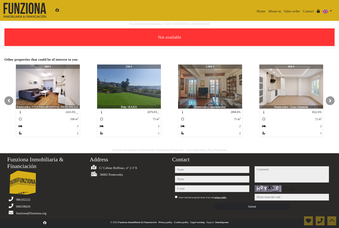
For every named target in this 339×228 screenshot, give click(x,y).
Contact (308, 11)
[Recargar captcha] (285, 188)
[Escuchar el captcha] (292, 188)
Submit (252, 206)
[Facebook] (57, 10)
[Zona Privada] (318, 11)
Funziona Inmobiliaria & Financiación (137, 222)
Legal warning (197, 222)
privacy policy (220, 197)
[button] (8, 100)
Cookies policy (181, 222)
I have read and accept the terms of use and (202, 197)
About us (274, 11)
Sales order (292, 11)
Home (261, 11)
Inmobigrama (222, 222)
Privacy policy (165, 222)
